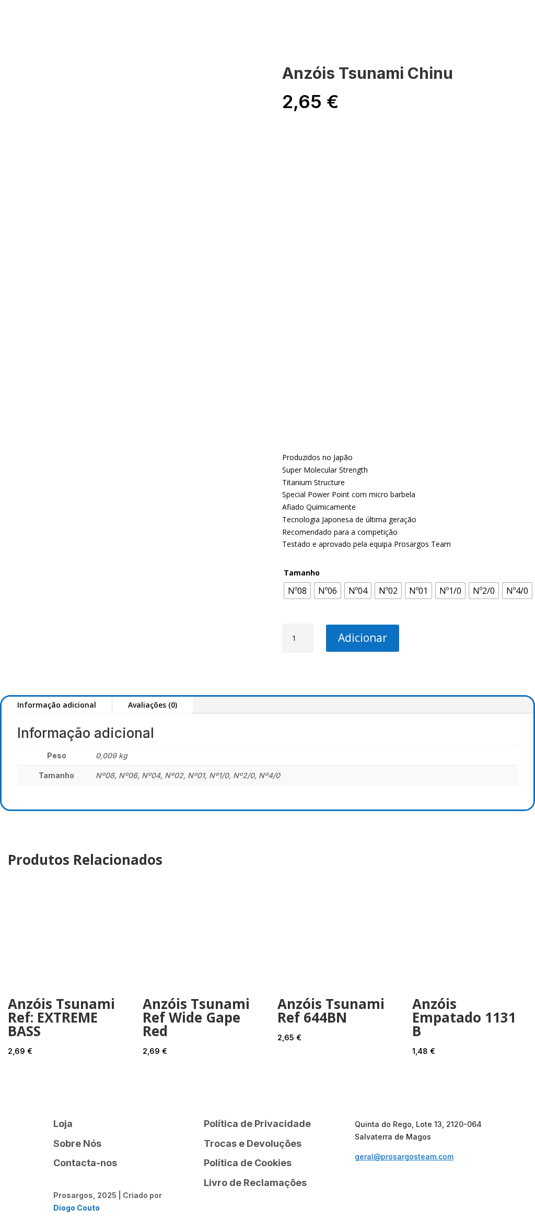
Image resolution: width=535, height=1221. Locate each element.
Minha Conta (59, 39)
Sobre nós (135, 23)
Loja (77, 23)
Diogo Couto (76, 1207)
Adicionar (362, 637)
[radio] (297, 590)
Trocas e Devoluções (252, 1143)
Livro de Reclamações (255, 1182)
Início (41, 23)
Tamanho (302, 573)
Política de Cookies (248, 1162)
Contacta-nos (207, 23)
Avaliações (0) (152, 705)
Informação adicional (56, 705)
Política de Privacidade (257, 1123)
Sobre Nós (77, 1143)
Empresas (477, 22)
